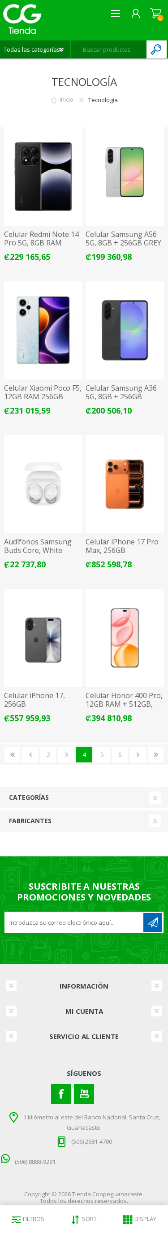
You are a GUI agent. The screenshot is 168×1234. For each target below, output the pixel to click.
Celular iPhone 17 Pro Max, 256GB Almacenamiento (122, 551)
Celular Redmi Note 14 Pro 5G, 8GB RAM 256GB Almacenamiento (41, 247)
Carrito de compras (156, 13)
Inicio (66, 100)
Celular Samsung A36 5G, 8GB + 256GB (121, 392)
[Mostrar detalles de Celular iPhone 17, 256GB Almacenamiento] (43, 638)
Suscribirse (152, 922)
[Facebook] (61, 1094)
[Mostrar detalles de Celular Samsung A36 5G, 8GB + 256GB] (125, 330)
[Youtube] (84, 1094)
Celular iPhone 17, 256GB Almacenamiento (34, 704)
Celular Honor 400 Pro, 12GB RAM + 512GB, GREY (124, 704)
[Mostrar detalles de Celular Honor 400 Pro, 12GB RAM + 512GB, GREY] (125, 638)
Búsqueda (156, 49)
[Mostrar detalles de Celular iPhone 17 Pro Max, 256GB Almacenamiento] (125, 484)
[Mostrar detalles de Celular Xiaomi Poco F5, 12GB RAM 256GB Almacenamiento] (43, 330)
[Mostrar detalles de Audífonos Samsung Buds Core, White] (43, 484)
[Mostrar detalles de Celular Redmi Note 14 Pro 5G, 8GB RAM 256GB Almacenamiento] (43, 176)
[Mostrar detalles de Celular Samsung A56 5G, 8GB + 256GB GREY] (125, 176)
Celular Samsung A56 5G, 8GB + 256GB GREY (123, 238)
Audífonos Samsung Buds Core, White (38, 546)
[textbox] (108, 49)
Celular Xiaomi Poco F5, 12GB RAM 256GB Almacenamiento (43, 397)
